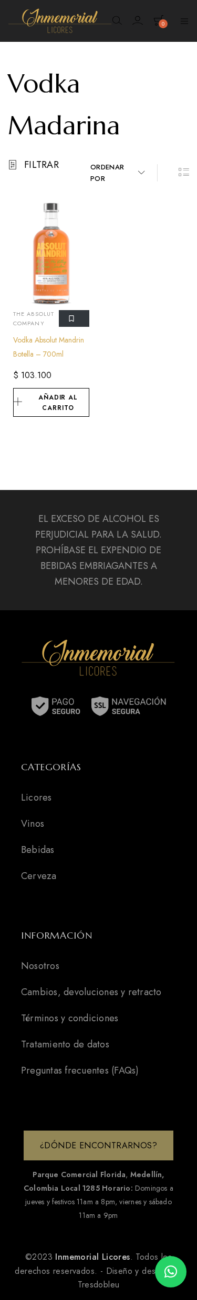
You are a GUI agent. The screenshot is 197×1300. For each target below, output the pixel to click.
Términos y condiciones (69, 1018)
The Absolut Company (33, 318)
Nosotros (40, 966)
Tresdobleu (99, 1285)
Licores (36, 797)
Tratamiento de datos (65, 1044)
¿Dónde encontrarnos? (98, 1145)
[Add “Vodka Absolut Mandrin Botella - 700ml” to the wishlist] (74, 318)
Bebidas (38, 850)
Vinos (32, 823)
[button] (170, 1271)
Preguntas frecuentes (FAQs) (80, 1070)
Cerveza (39, 876)
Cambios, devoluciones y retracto (91, 992)
